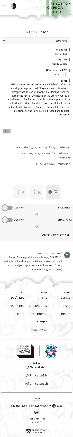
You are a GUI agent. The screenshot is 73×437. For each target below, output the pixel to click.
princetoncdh (39, 384)
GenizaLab (37, 367)
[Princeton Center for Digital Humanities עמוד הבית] (25, 351)
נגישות (36, 398)
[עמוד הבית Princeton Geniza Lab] (48, 351)
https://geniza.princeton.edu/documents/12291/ (36, 265)
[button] (59, 9)
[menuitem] (65, 298)
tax (6, 131)
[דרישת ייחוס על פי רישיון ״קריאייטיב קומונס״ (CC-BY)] (36, 413)
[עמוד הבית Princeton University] (36, 431)
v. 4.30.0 (36, 422)
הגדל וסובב (19, 207)
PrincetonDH (38, 375)
